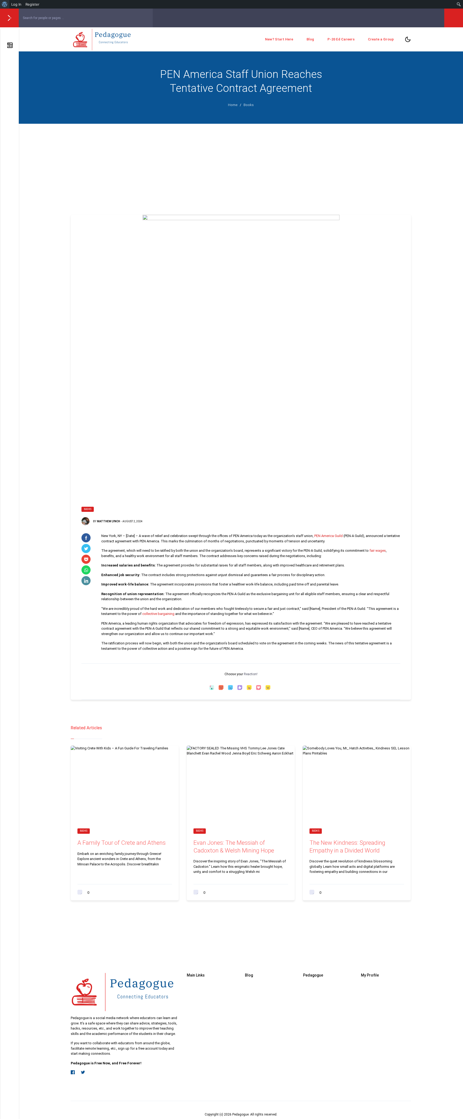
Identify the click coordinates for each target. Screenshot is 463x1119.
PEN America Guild (328, 536)
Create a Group (381, 39)
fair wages (377, 551)
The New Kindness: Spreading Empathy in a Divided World (347, 846)
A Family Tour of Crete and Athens (121, 842)
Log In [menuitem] (16, 4)
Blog (310, 39)
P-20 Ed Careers (340, 39)
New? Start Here (279, 39)
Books (87, 509)
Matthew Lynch (108, 521)
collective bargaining (158, 614)
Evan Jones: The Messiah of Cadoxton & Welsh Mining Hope (233, 846)
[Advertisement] (241, 163)
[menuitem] (4, 4)
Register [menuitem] (32, 4)
